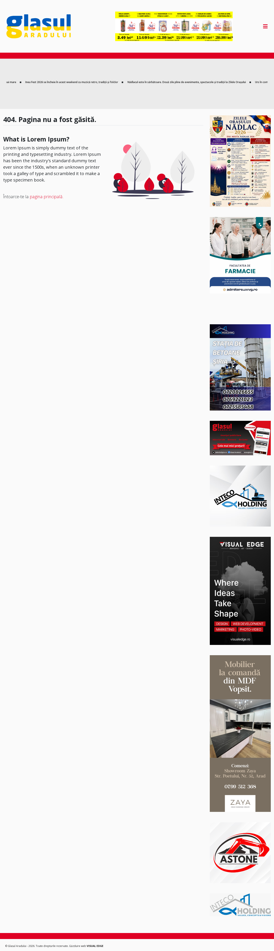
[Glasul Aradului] (45, 26)
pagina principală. (47, 196)
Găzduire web (78, 946)
